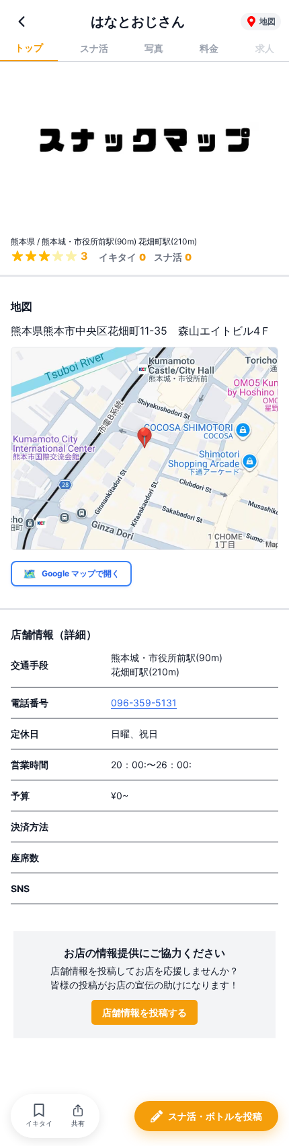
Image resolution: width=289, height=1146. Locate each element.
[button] (39, 1116)
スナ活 (94, 48)
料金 (209, 48)
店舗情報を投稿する (144, 1012)
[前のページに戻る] (21, 21)
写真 (153, 48)
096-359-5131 (144, 702)
